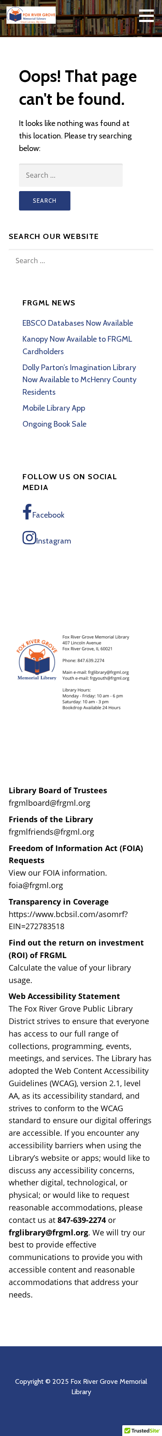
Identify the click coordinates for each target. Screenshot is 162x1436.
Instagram (53, 541)
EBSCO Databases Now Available (77, 323)
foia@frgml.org (36, 885)
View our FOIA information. (58, 872)
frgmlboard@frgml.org (49, 803)
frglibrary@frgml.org (48, 1232)
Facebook (48, 515)
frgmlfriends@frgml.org (51, 831)
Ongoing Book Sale (54, 424)
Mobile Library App (53, 408)
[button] (149, 15)
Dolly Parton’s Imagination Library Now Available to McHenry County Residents (79, 380)
